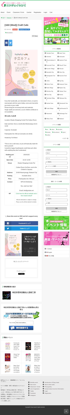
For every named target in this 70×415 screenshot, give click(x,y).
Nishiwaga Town (63, 114)
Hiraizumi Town (63, 84)
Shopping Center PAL (24, 29)
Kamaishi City (50, 72)
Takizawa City (62, 98)
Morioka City (49, 91)
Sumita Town (49, 103)
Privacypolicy (48, 386)
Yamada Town (50, 53)
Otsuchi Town (62, 65)
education (60, 129)
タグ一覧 (66, 138)
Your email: (12, 322)
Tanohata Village (50, 99)
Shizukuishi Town (63, 104)
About (2, 12)
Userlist (29, 12)
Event (8, 12)
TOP (3, 17)
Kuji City (61, 80)
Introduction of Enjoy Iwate (52, 382)
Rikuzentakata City (50, 60)
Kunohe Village (50, 68)
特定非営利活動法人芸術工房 (24, 292)
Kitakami (9, 17)
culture (52, 129)
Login (45, 12)
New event (33, 384)
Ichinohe (48, 56)
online (48, 80)
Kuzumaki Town (50, 65)
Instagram (33, 395)
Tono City (48, 94)
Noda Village (49, 87)
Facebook (33, 393)
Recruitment (9, 32)
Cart (51, 12)
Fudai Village (49, 108)
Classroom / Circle (18, 12)
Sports (64, 132)
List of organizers (35, 389)
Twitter (32, 391)
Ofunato (61, 68)
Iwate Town (62, 53)
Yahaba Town (62, 91)
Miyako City (62, 87)
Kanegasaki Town (50, 76)
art (47, 129)
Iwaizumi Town (63, 60)
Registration (37, 12)
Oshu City (61, 72)
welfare (48, 135)
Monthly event (34, 382)
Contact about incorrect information (54, 389)
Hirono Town (49, 84)
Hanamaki (49, 113)
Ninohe (61, 94)
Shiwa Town (49, 118)
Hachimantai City (63, 109)
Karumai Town (63, 75)
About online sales (50, 384)
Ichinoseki (62, 56)
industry (48, 132)
